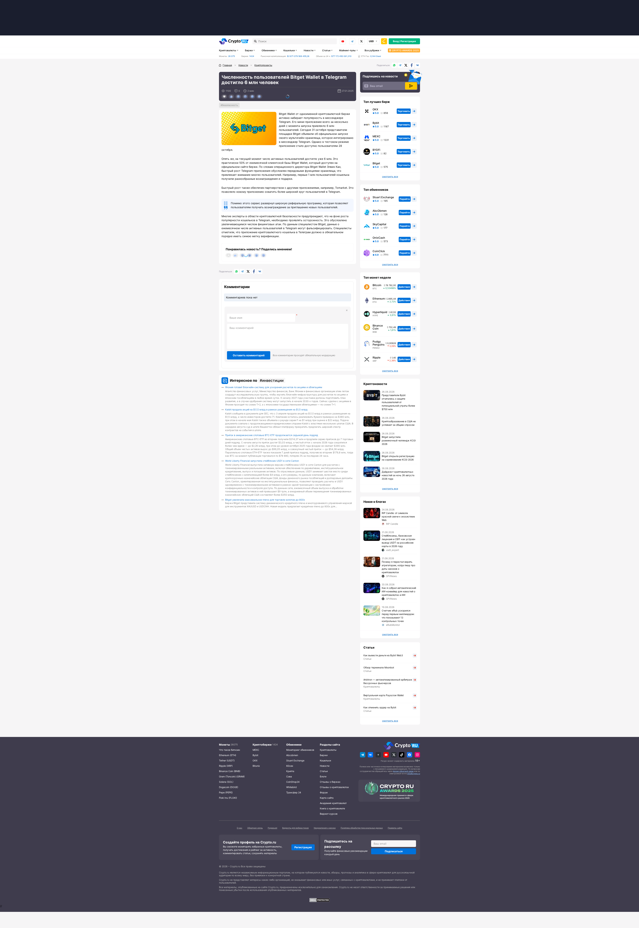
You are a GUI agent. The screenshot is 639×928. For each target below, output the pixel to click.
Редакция (272, 828)
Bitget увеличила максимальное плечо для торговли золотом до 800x (265, 499)
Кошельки (289, 50)
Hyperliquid (380, 312)
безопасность (230, 105)
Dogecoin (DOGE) (228, 787)
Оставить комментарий (249, 355)
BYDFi (376, 149)
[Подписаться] (411, 86)
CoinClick (379, 251)
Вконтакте (417, 65)
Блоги (323, 776)
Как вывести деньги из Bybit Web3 (383, 655)
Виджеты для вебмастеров (295, 828)
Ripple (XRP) (226, 765)
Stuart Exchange (383, 197)
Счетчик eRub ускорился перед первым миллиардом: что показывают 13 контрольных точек (398, 615)
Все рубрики (372, 50)
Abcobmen (292, 755)
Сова (289, 776)
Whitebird (291, 787)
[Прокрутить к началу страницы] (631, 907)
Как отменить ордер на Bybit (379, 707)
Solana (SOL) (226, 781)
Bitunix (256, 765)
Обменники (268, 50)
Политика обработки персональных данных (362, 828)
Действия (404, 286)
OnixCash (379, 237)
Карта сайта (326, 797)
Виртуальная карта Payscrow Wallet (383, 695)
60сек (289, 765)
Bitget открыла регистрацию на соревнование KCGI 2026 (398, 458)
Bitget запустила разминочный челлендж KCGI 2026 (399, 440)
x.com (361, 41)
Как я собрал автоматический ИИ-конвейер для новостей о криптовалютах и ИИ (399, 591)
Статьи (326, 50)
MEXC (376, 136)
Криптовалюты (227, 50)
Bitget (376, 163)
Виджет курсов (328, 813)
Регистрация (408, 41)
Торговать (404, 111)
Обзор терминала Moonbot (378, 667)
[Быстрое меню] (384, 41)
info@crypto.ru (413, 773)
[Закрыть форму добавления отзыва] (346, 310)
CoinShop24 (293, 781)
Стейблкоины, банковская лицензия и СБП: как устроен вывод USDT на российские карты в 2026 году (398, 541)
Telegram (352, 41)
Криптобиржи (262, 744)
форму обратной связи (403, 771)
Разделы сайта (330, 744)
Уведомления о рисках (325, 828)
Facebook (411, 65)
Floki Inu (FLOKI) (228, 797)
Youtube (343, 41)
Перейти (405, 199)
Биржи (249, 50)
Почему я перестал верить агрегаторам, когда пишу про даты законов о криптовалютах (398, 567)
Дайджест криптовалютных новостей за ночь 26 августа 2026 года (398, 475)
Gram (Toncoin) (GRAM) (232, 776)
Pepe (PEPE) (226, 792)
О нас (239, 828)
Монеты (224, 744)
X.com (405, 65)
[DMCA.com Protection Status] (319, 900)
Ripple (376, 357)
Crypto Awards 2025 (405, 50)
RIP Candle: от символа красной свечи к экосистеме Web (398, 516)
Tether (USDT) (227, 760)
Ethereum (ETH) (227, 755)
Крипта (290, 771)
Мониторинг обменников (300, 749)
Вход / (396, 41)
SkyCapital (379, 224)
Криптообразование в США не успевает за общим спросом (399, 423)
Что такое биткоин (229, 749)
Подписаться (394, 851)
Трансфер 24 (293, 792)
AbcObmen (380, 210)
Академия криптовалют (333, 803)
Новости (308, 50)
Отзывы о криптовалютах (334, 787)
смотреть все (390, 176)
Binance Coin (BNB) (229, 771)
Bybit (376, 122)
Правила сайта (395, 828)
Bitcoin (377, 285)
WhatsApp (394, 65)
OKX (375, 109)
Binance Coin (378, 327)
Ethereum (379, 298)
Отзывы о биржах (330, 781)
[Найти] (255, 41)
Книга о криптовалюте (332, 808)
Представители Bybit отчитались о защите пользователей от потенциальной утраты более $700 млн (398, 402)
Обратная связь (255, 828)
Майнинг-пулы (347, 50)
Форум (324, 792)
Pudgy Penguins (379, 343)
